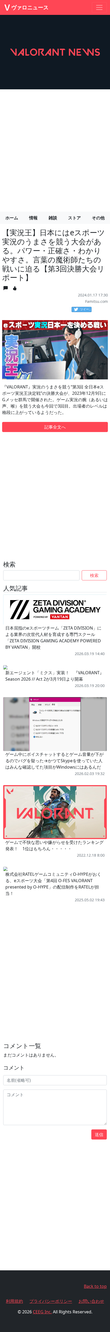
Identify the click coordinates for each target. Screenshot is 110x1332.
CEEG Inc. (42, 1312)
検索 (94, 575)
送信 (99, 1134)
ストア (74, 218)
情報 (33, 218)
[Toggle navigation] (99, 7)
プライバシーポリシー (50, 1301)
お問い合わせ (91, 1301)
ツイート (86, 309)
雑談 (53, 218)
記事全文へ (55, 427)
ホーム (11, 218)
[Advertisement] (55, 148)
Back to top (95, 1286)
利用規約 (14, 1301)
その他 (98, 218)
